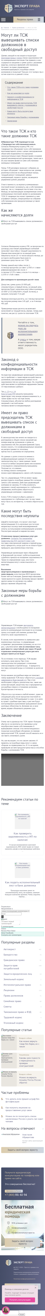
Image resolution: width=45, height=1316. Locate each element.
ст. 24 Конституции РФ (8, 392)
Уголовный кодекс (14, 1022)
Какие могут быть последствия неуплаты (20, 112)
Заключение (12, 121)
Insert (22, 1314)
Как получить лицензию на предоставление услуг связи (19, 1109)
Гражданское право (14, 960)
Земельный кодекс (14, 979)
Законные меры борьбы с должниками (23, 117)
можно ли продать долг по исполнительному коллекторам (28, 330)
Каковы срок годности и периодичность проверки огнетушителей (29, 1062)
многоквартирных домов (11, 58)
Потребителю (24, 1055)
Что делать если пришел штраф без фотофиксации (22, 1100)
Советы (8, 1006)
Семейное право (12, 1001)
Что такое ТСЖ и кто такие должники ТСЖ (23, 88)
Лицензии (9, 990)
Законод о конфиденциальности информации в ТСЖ (20, 98)
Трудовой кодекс (13, 1017)
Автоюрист (10, 949)
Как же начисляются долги (18, 93)
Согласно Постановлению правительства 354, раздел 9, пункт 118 (18, 539)
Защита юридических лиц (18, 973)
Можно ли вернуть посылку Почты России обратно (30, 1080)
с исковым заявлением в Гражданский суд (22, 678)
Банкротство (10, 954)
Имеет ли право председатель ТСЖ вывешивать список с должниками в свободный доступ (22, 105)
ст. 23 (6, 391)
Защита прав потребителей (11, 967)
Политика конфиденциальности (24, 1279)
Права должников (13, 995)
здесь (23, 339)
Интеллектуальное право (17, 984)
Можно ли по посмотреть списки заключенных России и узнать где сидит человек (24, 1119)
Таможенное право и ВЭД (17, 1012)
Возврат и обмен (25, 1038)
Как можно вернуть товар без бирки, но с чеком (29, 1044)
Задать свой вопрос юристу (23, 1149)
